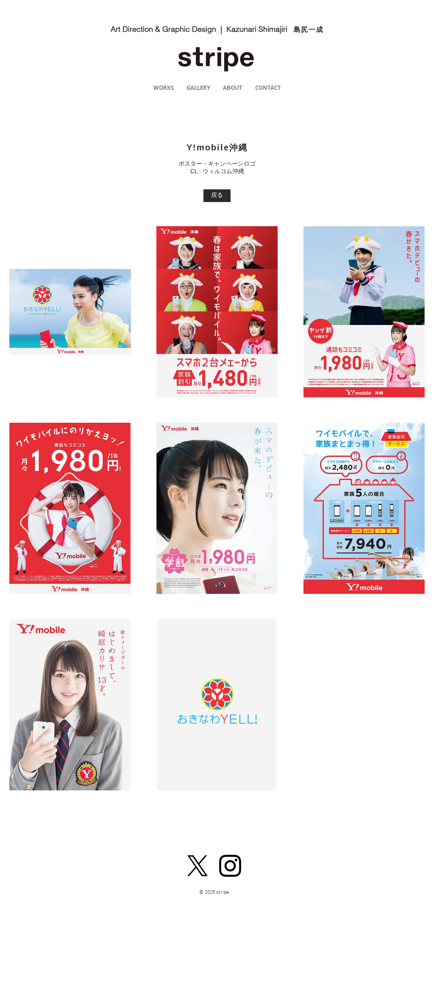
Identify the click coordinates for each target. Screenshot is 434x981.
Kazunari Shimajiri (260, 29)
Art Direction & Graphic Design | (168, 29)
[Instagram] (230, 866)
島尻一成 (308, 29)
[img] (70, 311)
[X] (197, 866)
